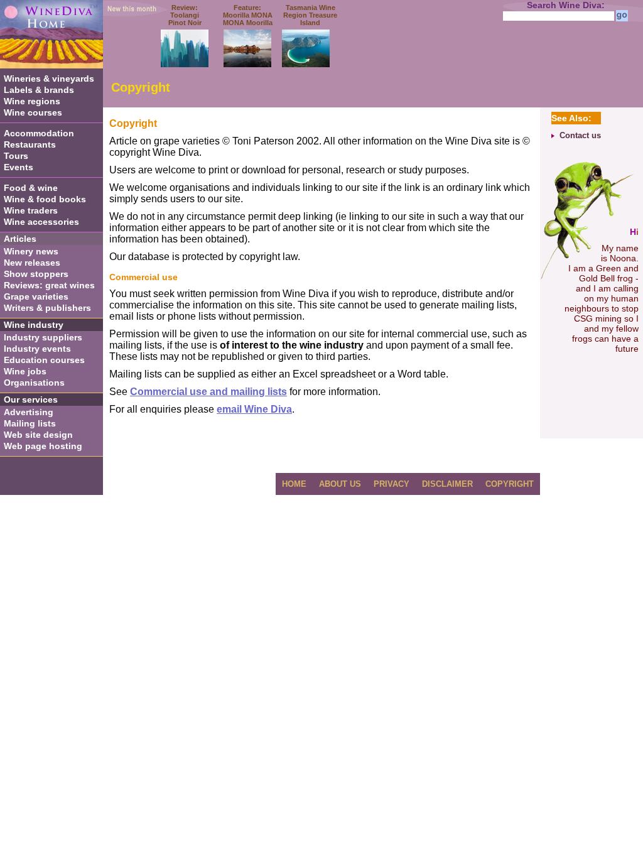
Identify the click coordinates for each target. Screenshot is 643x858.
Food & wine (31, 188)
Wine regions (32, 101)
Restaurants (30, 144)
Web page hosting (43, 446)
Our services (31, 399)
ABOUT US (340, 484)
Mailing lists (30, 423)
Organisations (34, 382)
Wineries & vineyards (49, 78)
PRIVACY (391, 484)
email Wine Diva (254, 409)
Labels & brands (39, 90)
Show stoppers (36, 274)
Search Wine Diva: (566, 5)
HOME (294, 484)
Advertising (28, 412)
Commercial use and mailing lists (208, 391)
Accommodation (39, 133)
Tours (16, 156)
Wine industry (33, 325)
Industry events (37, 349)
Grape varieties (36, 296)
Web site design (38, 435)
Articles (20, 239)
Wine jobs (25, 371)
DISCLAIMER (447, 484)
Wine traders (31, 210)
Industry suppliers (43, 337)
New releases (32, 263)
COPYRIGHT (509, 484)
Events (18, 167)
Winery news (31, 251)
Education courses (44, 360)
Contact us (580, 135)
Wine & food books (45, 199)
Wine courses (33, 112)
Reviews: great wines (49, 285)
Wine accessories (41, 222)
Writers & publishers (47, 308)
